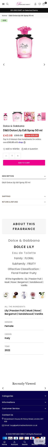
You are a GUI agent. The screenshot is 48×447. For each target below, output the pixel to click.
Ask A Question (30, 148)
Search (25, 444)
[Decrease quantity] (6, 155)
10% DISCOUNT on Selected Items (24, 10)
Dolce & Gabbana (13, 126)
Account (14, 444)
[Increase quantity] (18, 155)
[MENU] (3, 4)
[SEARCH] (7, 4)
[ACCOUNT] (35, 4)
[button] (44, 64)
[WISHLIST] (39, 4)
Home (4, 15)
